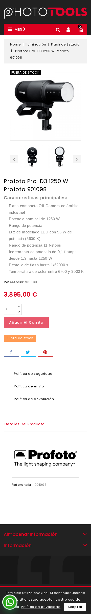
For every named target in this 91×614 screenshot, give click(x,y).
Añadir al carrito (26, 322)
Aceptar (75, 606)
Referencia (21, 484)
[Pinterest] (45, 352)
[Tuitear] (28, 352)
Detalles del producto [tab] (24, 424)
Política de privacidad (40, 606)
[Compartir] (11, 352)
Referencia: (14, 282)
